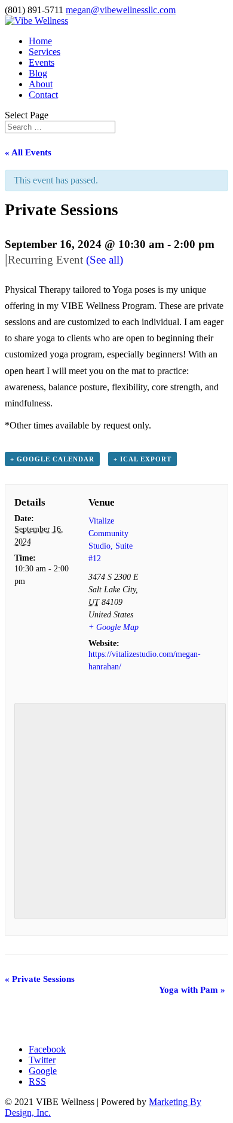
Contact (43, 95)
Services (44, 52)
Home (40, 41)
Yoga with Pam (192, 990)
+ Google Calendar (52, 459)
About (41, 84)
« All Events (28, 152)
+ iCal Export (142, 459)
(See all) (104, 259)
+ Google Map (113, 627)
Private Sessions (40, 979)
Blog (38, 73)
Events (41, 62)
